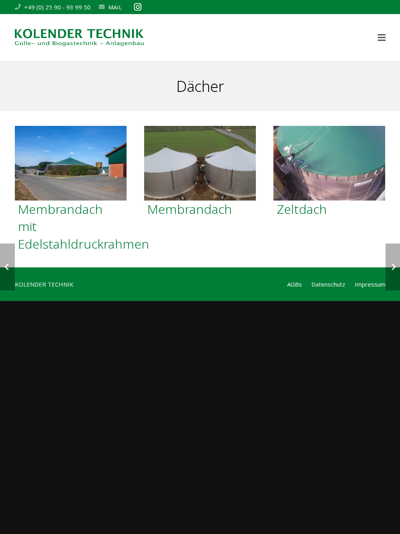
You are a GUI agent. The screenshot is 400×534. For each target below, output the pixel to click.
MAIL (115, 7)
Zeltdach (302, 209)
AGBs (294, 284)
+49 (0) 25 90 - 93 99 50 (57, 7)
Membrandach (189, 209)
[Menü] (381, 37)
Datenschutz (328, 284)
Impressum (370, 284)
